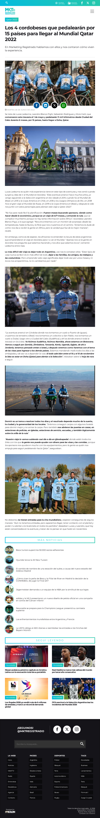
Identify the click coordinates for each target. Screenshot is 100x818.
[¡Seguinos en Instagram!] (93, 3)
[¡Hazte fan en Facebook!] (82, 3)
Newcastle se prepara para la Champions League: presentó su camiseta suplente (50, 609)
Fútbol (56, 760)
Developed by (9, 811)
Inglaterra (33, 765)
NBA (83, 776)
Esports (57, 782)
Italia (31, 782)
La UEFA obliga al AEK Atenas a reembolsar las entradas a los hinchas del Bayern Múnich (51, 629)
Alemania (33, 787)
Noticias (11, 765)
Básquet (57, 765)
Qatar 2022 (11, 19)
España (32, 776)
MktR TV (11, 771)
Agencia (11, 792)
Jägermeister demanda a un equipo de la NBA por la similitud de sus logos (52, 590)
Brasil (32, 792)
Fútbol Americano (61, 787)
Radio (10, 776)
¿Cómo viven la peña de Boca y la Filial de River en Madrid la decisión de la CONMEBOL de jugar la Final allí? (52, 579)
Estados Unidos (35, 771)
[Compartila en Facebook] (36, 105)
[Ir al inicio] (10, 11)
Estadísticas (12, 787)
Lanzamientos (86, 771)
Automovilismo (60, 776)
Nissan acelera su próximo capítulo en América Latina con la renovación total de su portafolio (25, 671)
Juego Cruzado (86, 798)
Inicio (10, 760)
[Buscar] (6, 3)
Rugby (56, 798)
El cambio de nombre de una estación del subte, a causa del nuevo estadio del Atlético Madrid (54, 570)
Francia (32, 798)
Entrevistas (12, 782)
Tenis (56, 771)
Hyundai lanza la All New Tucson (32, 560)
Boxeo (56, 792)
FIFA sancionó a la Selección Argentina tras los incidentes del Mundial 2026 (72, 703)
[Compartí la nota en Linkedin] (45, 105)
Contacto (11, 798)
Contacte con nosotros (87, 813)
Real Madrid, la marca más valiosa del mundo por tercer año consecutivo (72, 671)
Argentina (33, 760)
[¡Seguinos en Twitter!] (87, 3)
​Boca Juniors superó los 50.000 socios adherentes (40, 550)
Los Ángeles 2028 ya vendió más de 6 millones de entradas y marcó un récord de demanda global (25, 704)
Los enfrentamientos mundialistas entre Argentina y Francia (45, 619)
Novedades (85, 760)
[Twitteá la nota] (54, 105)
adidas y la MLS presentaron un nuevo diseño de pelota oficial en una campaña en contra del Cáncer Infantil (54, 599)
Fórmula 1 (84, 792)
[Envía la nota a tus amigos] (63, 105)
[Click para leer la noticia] (9, 550)
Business (84, 765)
